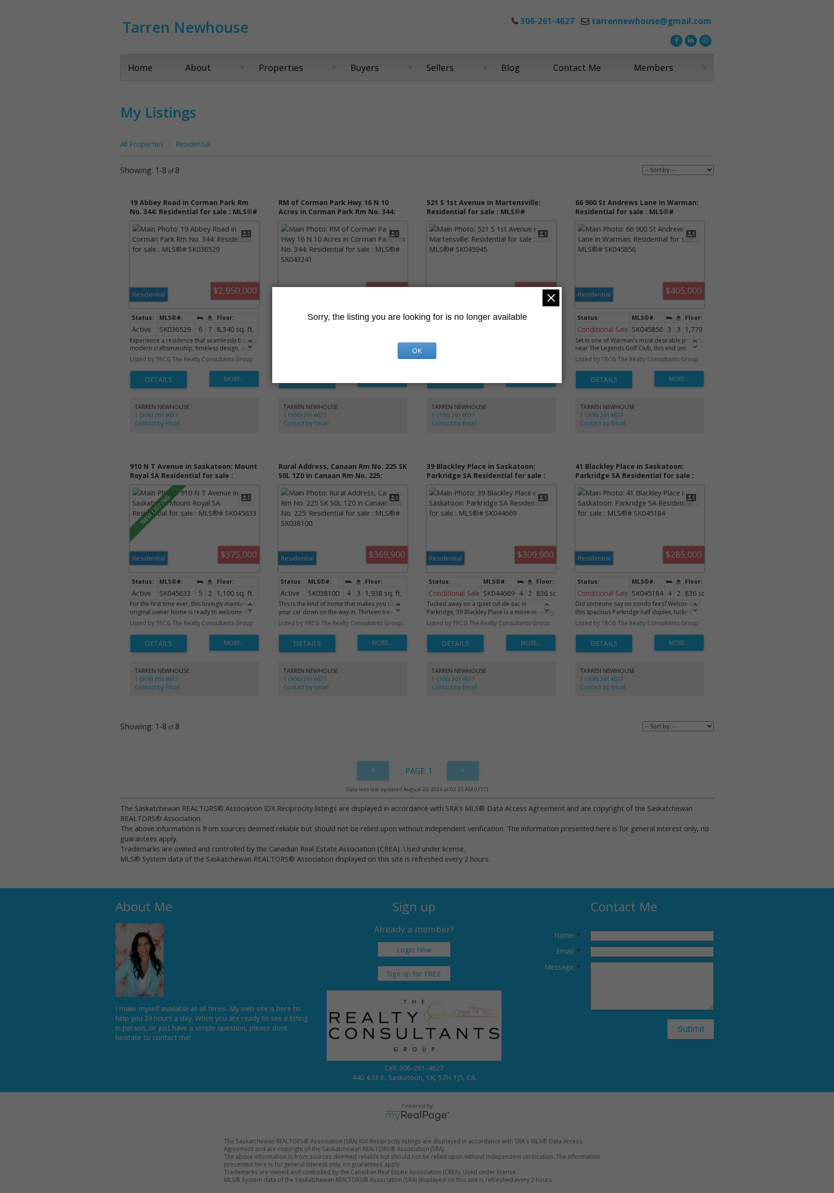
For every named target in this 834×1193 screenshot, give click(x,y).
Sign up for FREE (414, 973)
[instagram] (704, 39)
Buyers (364, 67)
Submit (690, 1029)
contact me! (172, 1037)
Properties (281, 67)
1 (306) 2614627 (156, 415)
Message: (560, 967)
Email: (566, 951)
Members (653, 67)
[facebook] (675, 39)
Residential (193, 144)
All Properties (142, 144)
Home (140, 67)
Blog (510, 67)
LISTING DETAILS (158, 379)
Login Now (414, 949)
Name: (565, 935)
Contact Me (577, 67)
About (198, 67)
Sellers (440, 67)
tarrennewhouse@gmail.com (651, 21)
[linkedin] (689, 39)
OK (417, 350)
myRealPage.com (417, 1116)
